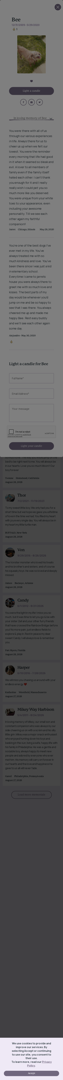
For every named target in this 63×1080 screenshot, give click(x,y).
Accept (31, 1073)
